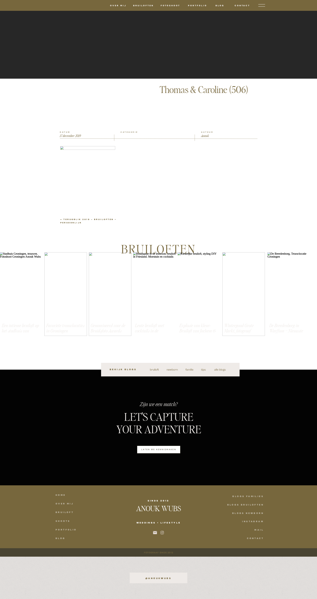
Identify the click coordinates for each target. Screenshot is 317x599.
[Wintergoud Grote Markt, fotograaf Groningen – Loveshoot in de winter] (243, 294)
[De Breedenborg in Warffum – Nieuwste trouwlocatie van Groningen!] (288, 294)
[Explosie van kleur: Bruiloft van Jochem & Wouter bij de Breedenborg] (199, 294)
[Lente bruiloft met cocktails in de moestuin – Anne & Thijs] (154, 294)
